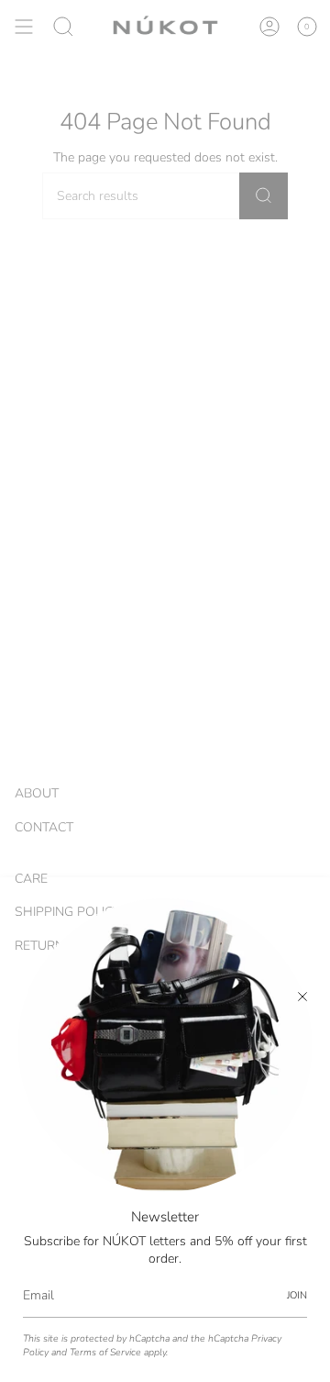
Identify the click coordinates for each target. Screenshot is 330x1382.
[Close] (302, 996)
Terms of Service (105, 1352)
